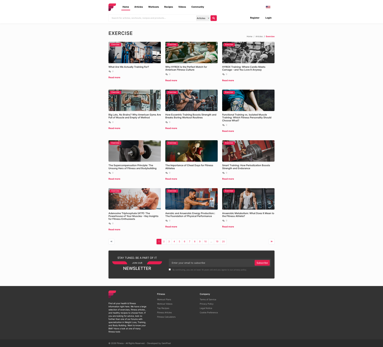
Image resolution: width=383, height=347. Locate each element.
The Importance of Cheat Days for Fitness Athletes (189, 167)
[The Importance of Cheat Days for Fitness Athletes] (191, 151)
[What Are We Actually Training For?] (134, 52)
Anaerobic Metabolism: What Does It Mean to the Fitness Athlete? (248, 215)
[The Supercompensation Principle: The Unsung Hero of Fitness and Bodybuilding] (134, 151)
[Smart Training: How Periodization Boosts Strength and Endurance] (248, 151)
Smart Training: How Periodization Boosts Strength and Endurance (246, 167)
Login (268, 17)
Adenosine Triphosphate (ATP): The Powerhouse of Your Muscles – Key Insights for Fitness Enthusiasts (133, 216)
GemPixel (166, 343)
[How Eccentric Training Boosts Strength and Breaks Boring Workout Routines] (191, 100)
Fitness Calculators (166, 317)
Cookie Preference (209, 312)
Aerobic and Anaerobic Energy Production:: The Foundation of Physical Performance (190, 215)
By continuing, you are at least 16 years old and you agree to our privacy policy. (209, 269)
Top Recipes (163, 308)
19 (217, 241)
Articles (138, 6)
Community (197, 6)
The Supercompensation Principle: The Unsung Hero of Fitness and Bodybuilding (132, 167)
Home (126, 6)
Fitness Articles (164, 312)
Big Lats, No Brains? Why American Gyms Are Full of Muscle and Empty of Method (134, 116)
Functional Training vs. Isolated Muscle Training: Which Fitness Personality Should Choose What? (246, 117)
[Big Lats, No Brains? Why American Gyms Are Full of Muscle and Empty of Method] (134, 100)
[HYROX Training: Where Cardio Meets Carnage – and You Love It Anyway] (248, 52)
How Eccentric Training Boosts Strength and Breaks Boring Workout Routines (190, 116)
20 (223, 241)
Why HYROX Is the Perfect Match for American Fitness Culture (186, 68)
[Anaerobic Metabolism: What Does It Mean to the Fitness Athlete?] (248, 199)
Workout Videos (164, 304)
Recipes (168, 6)
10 (205, 241)
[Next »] (272, 241)
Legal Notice (206, 308)
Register (254, 17)
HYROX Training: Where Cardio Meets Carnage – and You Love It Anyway (243, 68)
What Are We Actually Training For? (128, 66)
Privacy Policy (206, 304)
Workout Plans (164, 299)
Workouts (153, 6)
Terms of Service (208, 299)
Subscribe (262, 262)
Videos (182, 6)
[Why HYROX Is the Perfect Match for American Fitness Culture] (191, 52)
